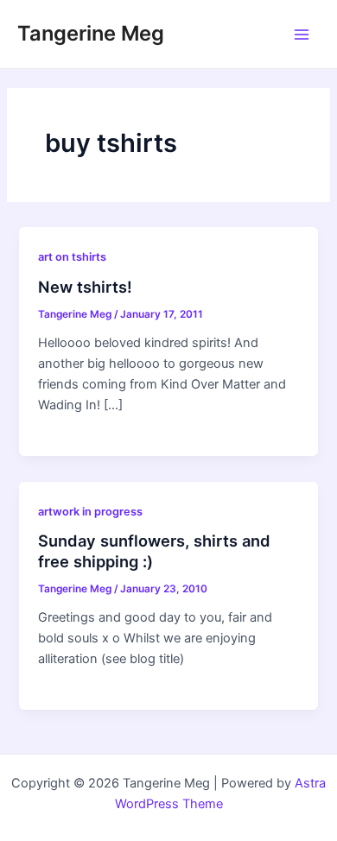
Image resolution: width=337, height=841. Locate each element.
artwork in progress (90, 511)
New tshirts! (85, 286)
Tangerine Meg (90, 33)
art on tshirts (72, 256)
